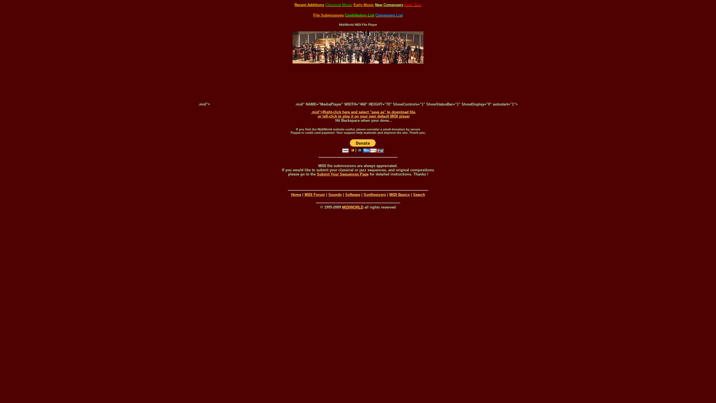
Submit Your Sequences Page (343, 174)
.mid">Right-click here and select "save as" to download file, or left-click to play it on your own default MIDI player (363, 114)
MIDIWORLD (352, 207)
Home (296, 195)
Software (352, 195)
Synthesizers (375, 195)
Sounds (335, 195)
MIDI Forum (315, 195)
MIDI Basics (399, 195)
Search (419, 195)
